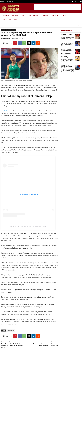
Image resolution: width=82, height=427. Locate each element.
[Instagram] (75, 1)
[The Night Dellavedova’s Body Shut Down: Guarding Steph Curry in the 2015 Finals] (77, 58)
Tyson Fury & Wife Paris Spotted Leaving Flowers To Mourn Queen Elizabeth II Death (14, 345)
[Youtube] (81, 1)
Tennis (3, 30)
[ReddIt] (38, 43)
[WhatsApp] (24, 43)
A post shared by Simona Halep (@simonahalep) (28, 226)
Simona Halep (10, 330)
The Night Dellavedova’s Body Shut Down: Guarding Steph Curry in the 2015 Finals (67, 59)
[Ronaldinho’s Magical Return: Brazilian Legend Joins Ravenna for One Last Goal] (77, 36)
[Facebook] (72, 1)
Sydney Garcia (7, 38)
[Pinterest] (15, 43)
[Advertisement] (57, 7)
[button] (78, 25)
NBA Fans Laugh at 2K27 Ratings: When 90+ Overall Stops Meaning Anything (66, 51)
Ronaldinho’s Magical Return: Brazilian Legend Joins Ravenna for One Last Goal (67, 36)
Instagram (7, 111)
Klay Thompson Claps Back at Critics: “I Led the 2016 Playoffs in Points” (67, 44)
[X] (78, 1)
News (7, 30)
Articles (13, 30)
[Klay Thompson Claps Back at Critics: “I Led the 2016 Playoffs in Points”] (77, 43)
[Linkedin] (34, 43)
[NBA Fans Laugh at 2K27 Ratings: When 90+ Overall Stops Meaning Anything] (77, 51)
